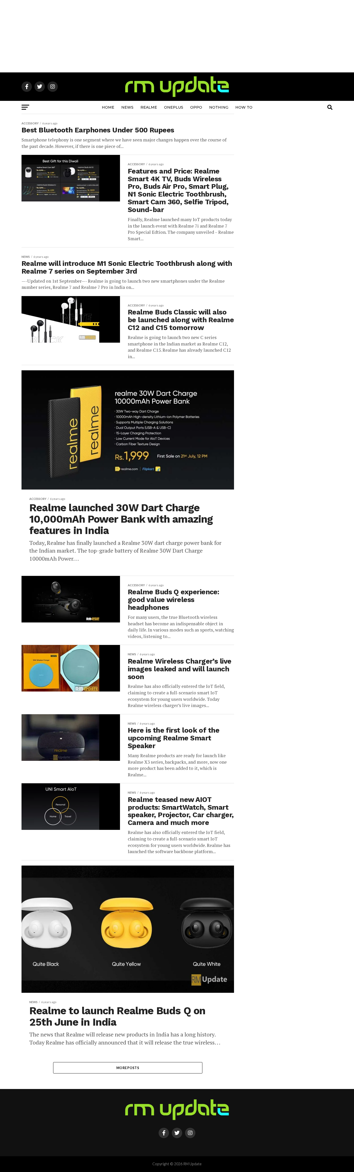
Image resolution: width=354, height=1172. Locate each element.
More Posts (127, 1068)
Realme (148, 107)
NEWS (127, 107)
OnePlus (173, 107)
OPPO (196, 107)
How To (243, 107)
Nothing (218, 107)
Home (108, 107)
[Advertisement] (177, 36)
